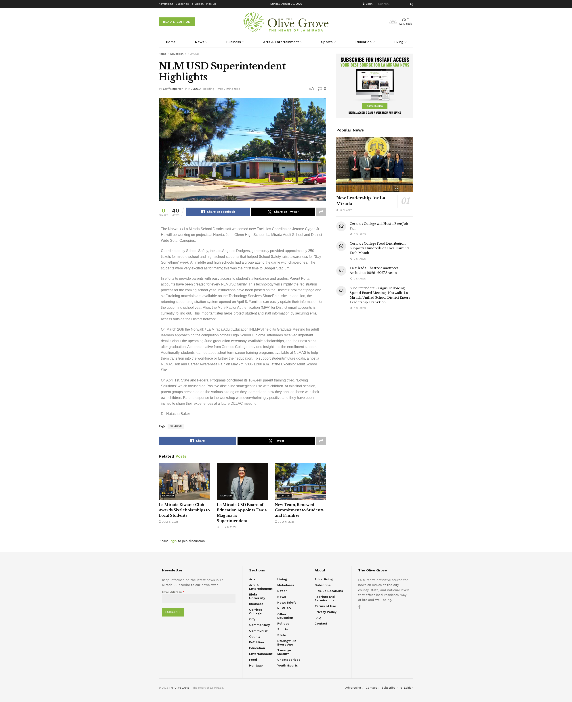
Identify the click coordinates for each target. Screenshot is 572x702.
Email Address (173, 592)
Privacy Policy (325, 612)
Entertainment (260, 654)
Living (398, 42)
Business (233, 42)
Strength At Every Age (286, 642)
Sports (326, 42)
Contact (321, 623)
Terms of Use (325, 606)
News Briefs (286, 602)
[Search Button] (411, 4)
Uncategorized (289, 659)
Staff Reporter (173, 88)
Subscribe (182, 3)
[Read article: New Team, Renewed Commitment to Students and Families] (300, 481)
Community (258, 630)
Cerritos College (255, 611)
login (173, 541)
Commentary (259, 625)
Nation (282, 591)
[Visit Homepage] (286, 22)
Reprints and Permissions (325, 598)
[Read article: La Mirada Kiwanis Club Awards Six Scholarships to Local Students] (184, 481)
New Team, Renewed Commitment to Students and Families (299, 510)
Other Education (285, 615)
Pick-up (211, 3)
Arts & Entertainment (281, 42)
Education (363, 42)
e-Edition (197, 3)
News (199, 42)
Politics (283, 623)
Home (171, 42)
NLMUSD (193, 53)
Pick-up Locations (329, 591)
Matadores (285, 585)
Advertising (166, 3)
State (281, 635)
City (252, 619)
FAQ (318, 617)
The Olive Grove (179, 687)
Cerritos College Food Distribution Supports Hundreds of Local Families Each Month (380, 248)
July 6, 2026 (169, 521)
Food (253, 659)
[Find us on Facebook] (359, 607)
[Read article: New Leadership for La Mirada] (374, 164)
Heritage (256, 665)
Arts (252, 579)
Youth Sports (287, 665)
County (255, 636)
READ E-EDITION (177, 21)
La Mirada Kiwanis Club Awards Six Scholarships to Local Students (184, 510)
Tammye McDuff (284, 652)
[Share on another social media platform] (321, 212)
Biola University (257, 596)
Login (368, 3)
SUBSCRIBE (173, 612)
